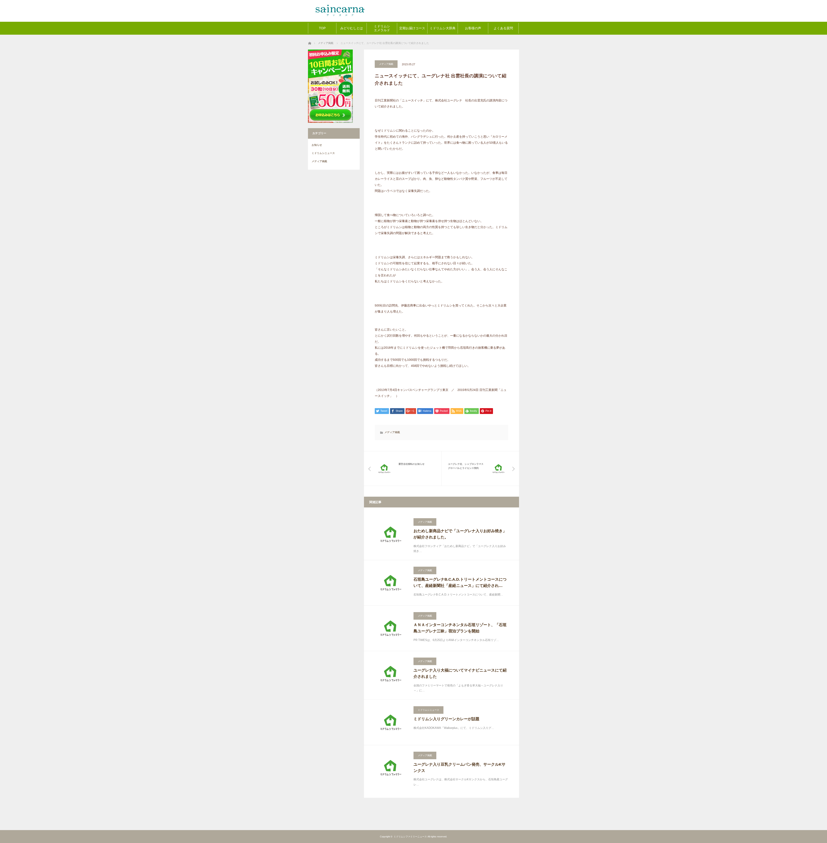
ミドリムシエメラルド (382, 28)
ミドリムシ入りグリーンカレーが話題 (446, 719)
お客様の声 (473, 28)
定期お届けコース (412, 28)
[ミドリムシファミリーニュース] (340, 5)
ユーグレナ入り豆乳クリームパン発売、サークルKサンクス (459, 767)
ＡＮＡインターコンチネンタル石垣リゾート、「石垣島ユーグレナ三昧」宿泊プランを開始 (460, 628)
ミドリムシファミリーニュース (410, 836)
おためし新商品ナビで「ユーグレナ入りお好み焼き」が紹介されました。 (460, 534)
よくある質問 (503, 28)
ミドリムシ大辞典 (442, 28)
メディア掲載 (386, 64)
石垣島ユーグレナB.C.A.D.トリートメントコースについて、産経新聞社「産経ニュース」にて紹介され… (460, 582)
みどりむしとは (351, 28)
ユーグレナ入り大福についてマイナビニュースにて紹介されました (460, 673)
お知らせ (317, 144)
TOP (322, 28)
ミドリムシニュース (428, 710)
